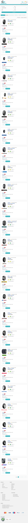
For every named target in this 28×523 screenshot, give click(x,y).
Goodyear (12, 486)
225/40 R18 (3, 496)
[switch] (10, 519)
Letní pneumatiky (15, 494)
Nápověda (3, 486)
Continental (12, 484)
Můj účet (23, 2)
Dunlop (12, 485)
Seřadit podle (18, 17)
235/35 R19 (3, 498)
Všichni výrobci (13, 489)
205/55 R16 (3, 494)
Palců (15, 9)
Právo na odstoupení (5, 487)
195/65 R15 (3, 497)
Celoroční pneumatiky (16, 496)
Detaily (4, 33)
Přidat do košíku (8, 33)
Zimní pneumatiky (15, 495)
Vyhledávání (14, 12)
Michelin (12, 487)
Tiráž (3, 485)
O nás (3, 484)
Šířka (15, 6)
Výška (2, 9)
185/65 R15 (3, 499)
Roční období (3, 6)
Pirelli (12, 488)
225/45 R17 (3, 495)
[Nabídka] (10, 518)
